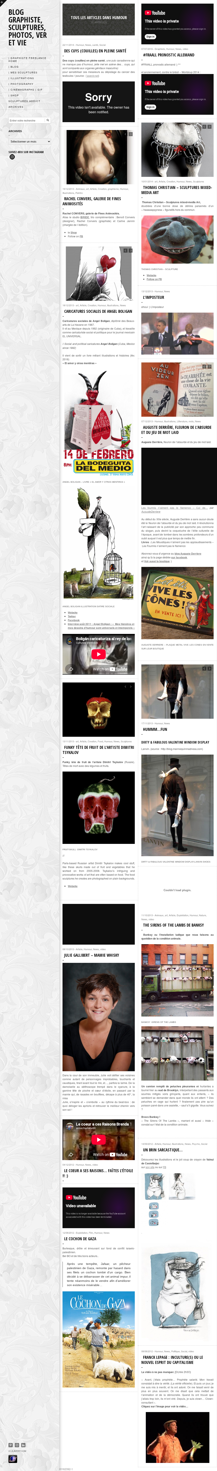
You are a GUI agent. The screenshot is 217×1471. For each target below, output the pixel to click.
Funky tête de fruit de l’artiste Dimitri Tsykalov (98, 750)
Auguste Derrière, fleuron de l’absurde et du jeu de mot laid (176, 430)
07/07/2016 (147, 48)
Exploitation (182, 915)
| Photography (20, 83)
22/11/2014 (68, 44)
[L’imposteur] (177, 334)
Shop (74, 232)
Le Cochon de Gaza (80, 1239)
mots (191, 421)
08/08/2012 (147, 1351)
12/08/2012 (68, 1232)
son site (150, 1167)
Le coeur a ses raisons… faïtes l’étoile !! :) (98, 1173)
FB (164, 1167)
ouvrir (3, 3)
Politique (175, 1351)
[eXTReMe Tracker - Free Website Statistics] (12, 1461)
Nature (202, 915)
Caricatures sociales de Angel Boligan (98, 311)
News (178, 48)
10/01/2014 (147, 181)
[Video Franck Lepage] (177, 1437)
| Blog (13, 66)
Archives (16, 106)
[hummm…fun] (177, 854)
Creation (171, 181)
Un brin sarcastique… (163, 1150)
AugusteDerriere (150, 511)
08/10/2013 (68, 949)
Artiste (162, 181)
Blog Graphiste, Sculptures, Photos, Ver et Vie (27, 27)
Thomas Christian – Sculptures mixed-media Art (176, 190)
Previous (204, 127)
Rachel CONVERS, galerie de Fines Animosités (92, 201)
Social (102, 44)
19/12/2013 (68, 188)
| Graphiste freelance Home (27, 59)
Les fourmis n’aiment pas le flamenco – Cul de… (174, 507)
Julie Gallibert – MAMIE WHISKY (91, 955)
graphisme (113, 188)
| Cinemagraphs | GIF (25, 89)
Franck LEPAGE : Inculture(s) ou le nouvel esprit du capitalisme (172, 1360)
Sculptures (198, 181)
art (156, 181)
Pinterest (10, 1445)
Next (209, 127)
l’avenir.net (92, 75)
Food (100, 741)
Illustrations (68, 192)
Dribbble (17, 1445)
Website (151, 275)
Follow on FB (154, 279)
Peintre (79, 192)
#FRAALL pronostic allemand (168, 55)
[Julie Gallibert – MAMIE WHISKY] (99, 1017)
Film (91, 1232)
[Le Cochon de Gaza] (99, 1339)
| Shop (13, 95)
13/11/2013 (68, 741)
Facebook (74, 620)
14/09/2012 (147, 1143)
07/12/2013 (147, 421)
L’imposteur (153, 297)
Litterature (182, 421)
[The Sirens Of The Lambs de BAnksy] (177, 1014)
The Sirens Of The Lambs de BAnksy (173, 925)
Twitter (72, 616)
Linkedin (23, 1445)
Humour (170, 48)
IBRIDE (84, 217)
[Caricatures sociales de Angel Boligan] (99, 599)
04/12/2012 (68, 1164)
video (185, 48)
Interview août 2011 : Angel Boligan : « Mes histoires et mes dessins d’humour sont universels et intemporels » (101, 626)
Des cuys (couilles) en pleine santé (95, 51)
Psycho (196, 1143)
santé (95, 44)
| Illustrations (21, 78)
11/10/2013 (147, 915)
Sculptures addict (24, 101)
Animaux (80, 188)
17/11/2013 (147, 723)
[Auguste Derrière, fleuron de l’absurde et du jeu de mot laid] (177, 637)
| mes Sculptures (23, 72)
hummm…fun (155, 729)
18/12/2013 (68, 305)
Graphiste (160, 48)
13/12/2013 (147, 291)
